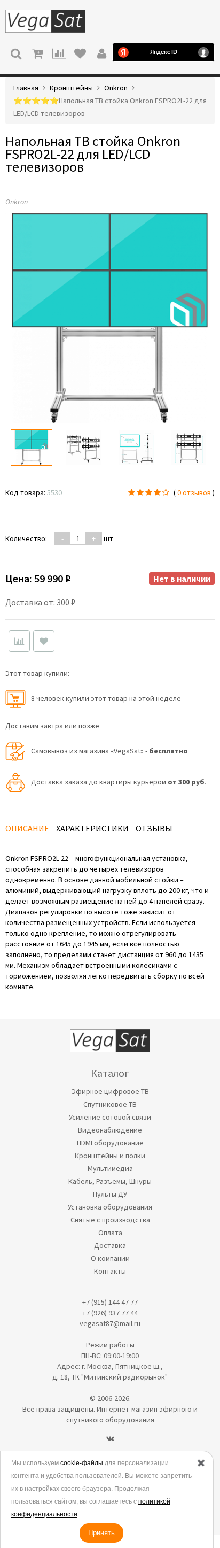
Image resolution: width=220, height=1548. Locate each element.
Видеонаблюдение (110, 1130)
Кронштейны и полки (110, 1155)
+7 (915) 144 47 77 (110, 1302)
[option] (31, 447)
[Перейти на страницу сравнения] (58, 52)
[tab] (27, 828)
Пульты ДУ (110, 1194)
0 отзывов (194, 492)
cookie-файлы (81, 1463)
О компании (110, 1258)
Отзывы (154, 828)
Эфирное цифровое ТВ (110, 1091)
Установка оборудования (110, 1207)
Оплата (110, 1232)
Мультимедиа (110, 1168)
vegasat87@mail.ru (110, 1323)
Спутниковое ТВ (110, 1104)
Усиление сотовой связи (110, 1117)
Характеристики (92, 828)
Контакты (110, 1271)
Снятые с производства (110, 1219)
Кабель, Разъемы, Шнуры (110, 1181)
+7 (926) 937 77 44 (110, 1313)
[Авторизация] (101, 52)
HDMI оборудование (110, 1142)
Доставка (110, 1245)
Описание (27, 828)
